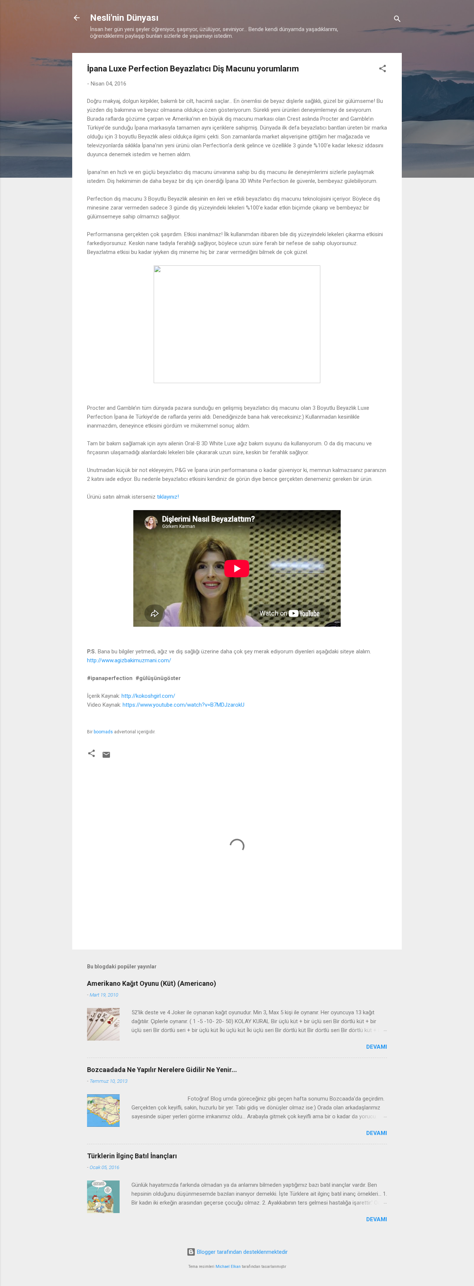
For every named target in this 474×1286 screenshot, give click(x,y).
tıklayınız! (168, 496)
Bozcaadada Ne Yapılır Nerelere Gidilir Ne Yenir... (162, 1070)
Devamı (376, 1047)
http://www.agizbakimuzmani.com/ (129, 660)
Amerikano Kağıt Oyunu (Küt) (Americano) (151, 983)
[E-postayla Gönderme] (106, 757)
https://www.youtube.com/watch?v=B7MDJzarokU (183, 704)
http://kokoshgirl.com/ (148, 696)
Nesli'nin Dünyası (124, 18)
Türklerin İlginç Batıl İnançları (132, 1156)
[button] (382, 70)
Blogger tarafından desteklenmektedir (242, 1252)
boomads (103, 731)
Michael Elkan (228, 1266)
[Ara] (397, 20)
